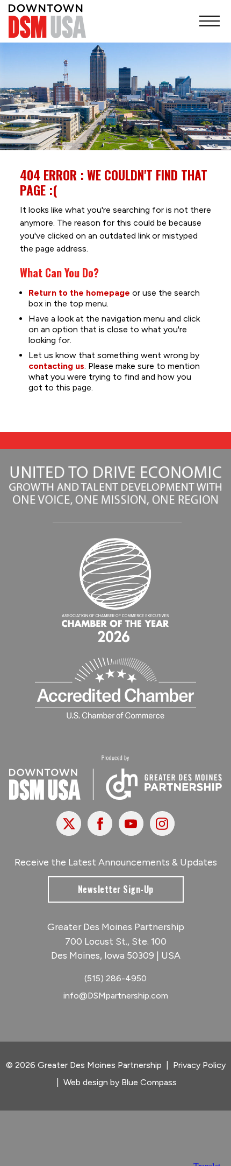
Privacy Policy (199, 1065)
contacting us (56, 366)
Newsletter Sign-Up (116, 889)
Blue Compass (149, 1082)
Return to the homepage (79, 293)
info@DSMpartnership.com (115, 995)
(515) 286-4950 (115, 978)
